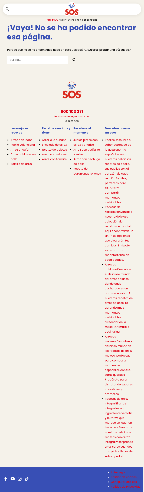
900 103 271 (72, 111)
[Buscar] (74, 60)
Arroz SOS (52, 19)
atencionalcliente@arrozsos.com (72, 116)
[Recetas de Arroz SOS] (72, 11)
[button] (7, 9)
